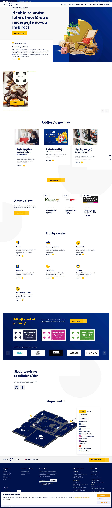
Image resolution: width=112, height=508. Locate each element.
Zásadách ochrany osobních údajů (82, 497)
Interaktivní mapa (25, 471)
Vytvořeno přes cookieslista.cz (8, 506)
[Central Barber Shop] (38, 353)
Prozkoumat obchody (19, 33)
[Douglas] (92, 353)
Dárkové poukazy (86, 4)
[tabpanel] (56, 89)
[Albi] (20, 353)
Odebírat (53, 480)
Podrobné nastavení (103, 498)
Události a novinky (7, 477)
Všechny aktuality (53, 180)
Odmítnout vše (104, 502)
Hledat (19, 491)
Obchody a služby (74, 4)
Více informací (6, 499)
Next (107, 110)
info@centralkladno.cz (96, 479)
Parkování (23, 474)
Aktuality (100, 4)
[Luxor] (74, 353)
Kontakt (106, 4)
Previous (102, 110)
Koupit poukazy (76, 321)
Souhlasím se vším (103, 495)
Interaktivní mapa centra (25, 1)
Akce (94, 4)
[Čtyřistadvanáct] (56, 353)
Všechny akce (19, 213)
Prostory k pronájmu (25, 473)
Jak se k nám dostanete (98, 1)
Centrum (63, 4)
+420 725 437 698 (95, 480)
